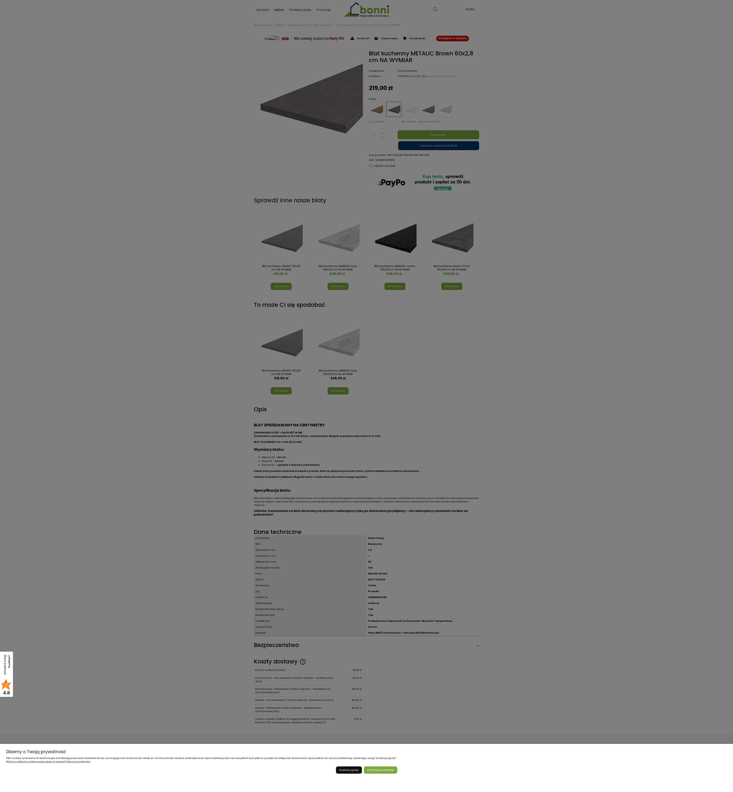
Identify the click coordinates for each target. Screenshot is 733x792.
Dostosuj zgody (348, 770)
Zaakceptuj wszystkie (380, 770)
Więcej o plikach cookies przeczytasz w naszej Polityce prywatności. (48, 761)
